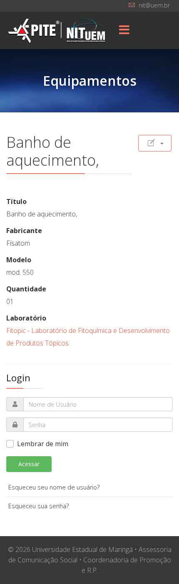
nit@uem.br (154, 5)
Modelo (18, 259)
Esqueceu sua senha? (38, 506)
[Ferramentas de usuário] (155, 143)
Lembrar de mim (42, 443)
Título (16, 201)
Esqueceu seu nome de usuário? (53, 487)
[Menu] (124, 30)
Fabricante (24, 230)
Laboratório (26, 318)
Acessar (29, 464)
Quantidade (26, 288)
